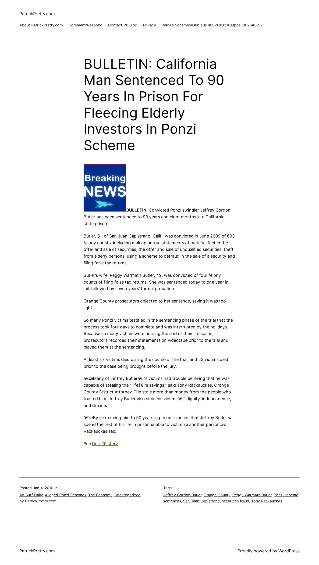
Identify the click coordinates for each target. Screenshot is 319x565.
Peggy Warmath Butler (252, 495)
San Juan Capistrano (201, 501)
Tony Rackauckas (266, 501)
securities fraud (235, 501)
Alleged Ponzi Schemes (65, 495)
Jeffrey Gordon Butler (182, 495)
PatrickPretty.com (37, 13)
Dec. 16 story (105, 443)
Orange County (217, 495)
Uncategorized (127, 495)
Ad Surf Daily (31, 495)
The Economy (100, 495)
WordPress (289, 550)
